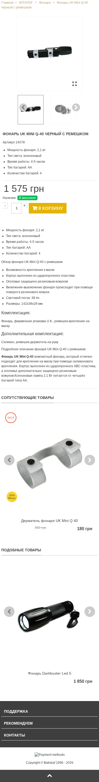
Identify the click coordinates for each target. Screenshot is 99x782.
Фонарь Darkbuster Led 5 (49, 673)
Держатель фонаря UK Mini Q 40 (49, 521)
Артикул (9, 142)
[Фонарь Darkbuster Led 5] (49, 615)
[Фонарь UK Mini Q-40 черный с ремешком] (49, 53)
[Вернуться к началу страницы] (49, 776)
